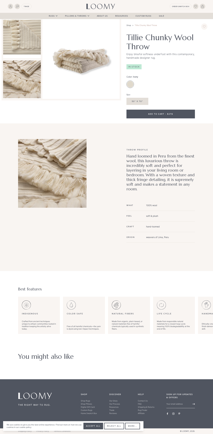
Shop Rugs (85, 401)
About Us (102, 16)
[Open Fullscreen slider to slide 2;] (22, 38)
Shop (128, 25)
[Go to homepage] (100, 6)
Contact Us (143, 401)
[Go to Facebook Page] (167, 414)
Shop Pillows (86, 404)
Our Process (114, 404)
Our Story (113, 401)
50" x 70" (137, 101)
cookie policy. (25, 427)
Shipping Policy (25, 431)
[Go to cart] (202, 6)
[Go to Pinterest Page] (179, 414)
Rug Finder (142, 410)
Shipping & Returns (146, 407)
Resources (121, 16)
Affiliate (141, 413)
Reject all (114, 426)
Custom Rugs (143, 16)
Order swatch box (180, 6)
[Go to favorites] (195, 6)
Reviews (113, 413)
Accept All (93, 426)
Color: (132, 76)
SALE (161, 16)
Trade (26, 6)
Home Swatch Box (89, 413)
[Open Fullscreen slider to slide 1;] (81, 59)
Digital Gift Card (88, 407)
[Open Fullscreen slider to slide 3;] (22, 79)
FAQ (139, 404)
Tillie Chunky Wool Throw (146, 25)
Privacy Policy (42, 431)
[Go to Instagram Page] (173, 414)
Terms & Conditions (62, 431)
